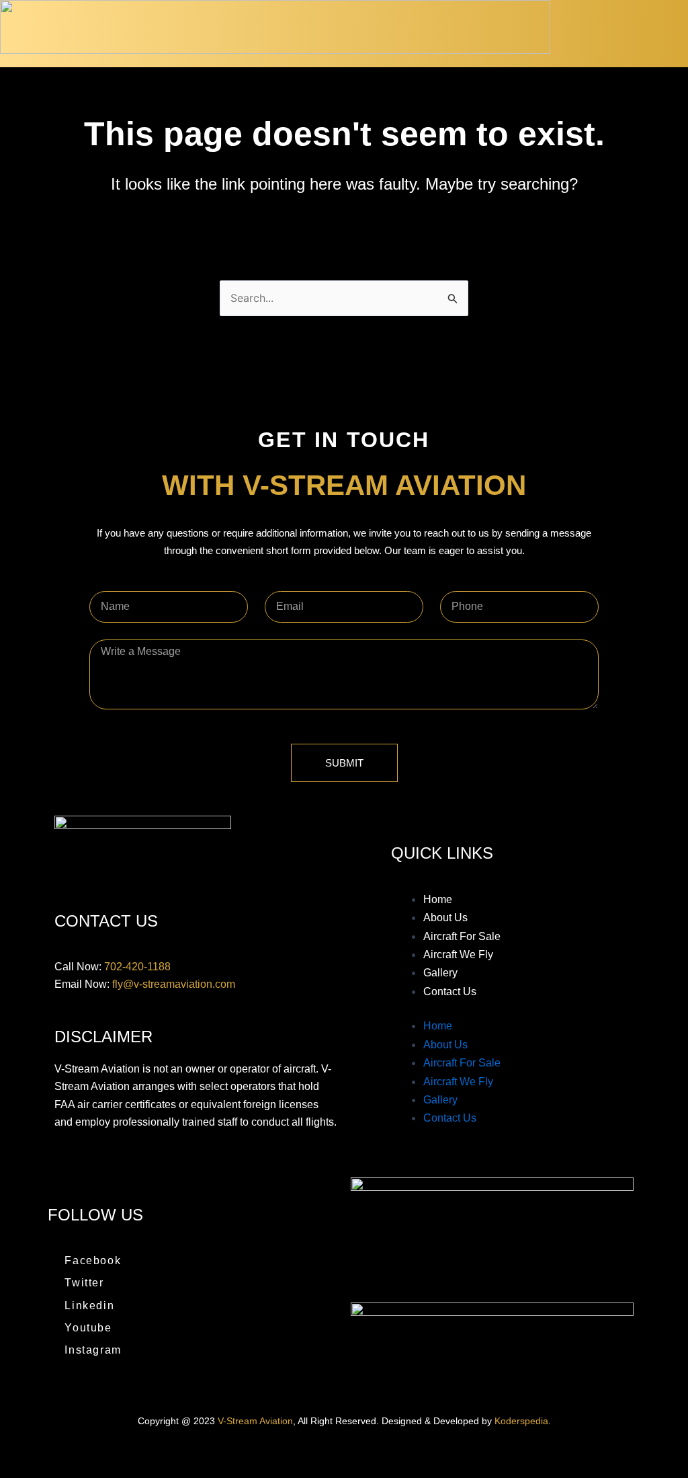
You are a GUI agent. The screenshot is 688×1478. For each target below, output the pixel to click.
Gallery (440, 972)
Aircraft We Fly (458, 954)
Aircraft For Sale (462, 936)
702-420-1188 (137, 966)
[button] (669, 34)
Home (437, 899)
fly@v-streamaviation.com (173, 984)
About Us (445, 917)
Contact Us (449, 991)
